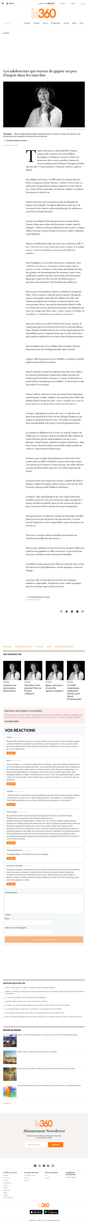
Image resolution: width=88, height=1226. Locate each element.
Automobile (6, 1190)
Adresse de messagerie (15, 928)
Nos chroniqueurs (8, 1197)
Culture (66, 23)
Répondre (11, 753)
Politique (27, 23)
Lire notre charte (12, 721)
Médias (74, 23)
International (55, 23)
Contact (47, 1178)
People (5, 1192)
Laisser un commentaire (44, 939)
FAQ (46, 1175)
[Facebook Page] (35, 1165)
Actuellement (7, 23)
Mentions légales (71, 1177)
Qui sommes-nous (29, 1175)
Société (45, 23)
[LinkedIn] (48, 1165)
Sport (82, 23)
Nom (7, 918)
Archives (26, 1180)
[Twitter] (39, 1165)
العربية (83, 3)
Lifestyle (5, 1195)
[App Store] (36, 1212)
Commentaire (11, 892)
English (62, 3)
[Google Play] (51, 1212)
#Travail (39, 647)
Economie (36, 23)
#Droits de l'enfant (23, 647)
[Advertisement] (44, 51)
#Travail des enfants (64, 647)
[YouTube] (44, 1165)
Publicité (26, 1178)
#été (49, 647)
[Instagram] (53, 1165)
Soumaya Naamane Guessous (16, 140)
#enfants (7, 647)
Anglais (73, 3)
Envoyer (55, 1144)
